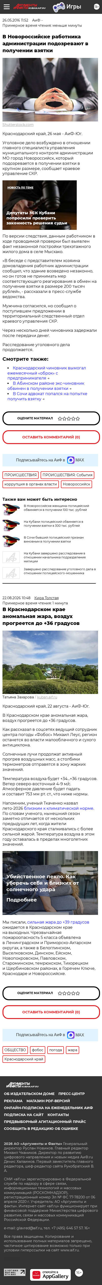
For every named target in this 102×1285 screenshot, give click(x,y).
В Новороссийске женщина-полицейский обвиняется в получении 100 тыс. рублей (56, 508)
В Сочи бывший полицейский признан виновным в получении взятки (54, 539)
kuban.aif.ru (47, 697)
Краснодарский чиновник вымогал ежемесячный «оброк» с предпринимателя (46, 373)
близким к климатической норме (58, 808)
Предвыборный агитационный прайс (45, 1121)
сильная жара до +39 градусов (58, 922)
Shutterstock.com (18, 124)
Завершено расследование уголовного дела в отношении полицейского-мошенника (60, 571)
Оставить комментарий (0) (51, 437)
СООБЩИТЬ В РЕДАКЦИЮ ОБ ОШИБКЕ (41, 1128)
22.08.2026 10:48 (16, 598)
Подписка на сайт (24, 1115)
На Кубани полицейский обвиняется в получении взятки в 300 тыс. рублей (53, 523)
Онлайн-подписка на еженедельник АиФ (48, 1108)
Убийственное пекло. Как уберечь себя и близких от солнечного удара (42, 883)
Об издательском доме (29, 1094)
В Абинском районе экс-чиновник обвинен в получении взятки (45, 386)
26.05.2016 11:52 (15, 20)
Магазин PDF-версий (48, 1101)
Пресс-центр (71, 1094)
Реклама (13, 1101)
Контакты (58, 1115)
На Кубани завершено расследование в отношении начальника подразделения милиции (55, 557)
